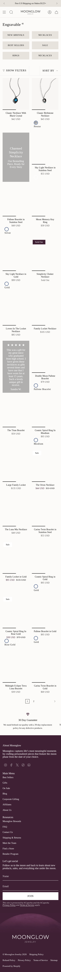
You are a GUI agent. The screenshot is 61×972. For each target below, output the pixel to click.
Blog (5, 793)
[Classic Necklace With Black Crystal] (16, 94)
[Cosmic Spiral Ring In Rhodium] (45, 411)
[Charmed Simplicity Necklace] (16, 157)
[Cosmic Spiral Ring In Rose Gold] (16, 612)
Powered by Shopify (11, 966)
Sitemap (54, 960)
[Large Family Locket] (16, 466)
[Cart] (56, 12)
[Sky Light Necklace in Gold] (16, 255)
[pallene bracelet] (36, 385)
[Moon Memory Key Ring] (45, 200)
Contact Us (8, 832)
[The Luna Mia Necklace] (16, 510)
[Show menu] (4, 12)
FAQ (5, 827)
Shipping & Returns (12, 837)
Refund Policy (9, 960)
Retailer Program (10, 854)
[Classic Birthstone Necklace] (45, 94)
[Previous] (4, 3)
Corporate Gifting (11, 799)
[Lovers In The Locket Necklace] (16, 309)
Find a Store (8, 848)
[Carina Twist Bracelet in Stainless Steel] (45, 510)
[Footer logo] (30, 933)
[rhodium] (36, 440)
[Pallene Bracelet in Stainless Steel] (16, 200)
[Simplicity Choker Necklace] (45, 255)
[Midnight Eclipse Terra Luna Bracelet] (16, 667)
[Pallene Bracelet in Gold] (45, 612)
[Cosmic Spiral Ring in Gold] (45, 557)
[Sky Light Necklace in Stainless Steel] (45, 148)
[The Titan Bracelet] (16, 411)
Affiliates (7, 804)
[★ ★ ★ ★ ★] (16, 367)
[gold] (36, 177)
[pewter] (36, 123)
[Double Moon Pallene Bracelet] (45, 357)
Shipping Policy (36, 954)
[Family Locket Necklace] (45, 309)
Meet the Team (9, 843)
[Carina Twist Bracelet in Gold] (45, 667)
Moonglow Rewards (12, 821)
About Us (7, 810)
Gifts (5, 783)
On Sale (6, 788)
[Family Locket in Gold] (16, 557)
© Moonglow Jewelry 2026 (15, 954)
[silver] (7, 229)
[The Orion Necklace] (45, 466)
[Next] (56, 3)
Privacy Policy (9, 905)
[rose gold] (47, 440)
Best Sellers (8, 777)
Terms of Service (27, 905)
